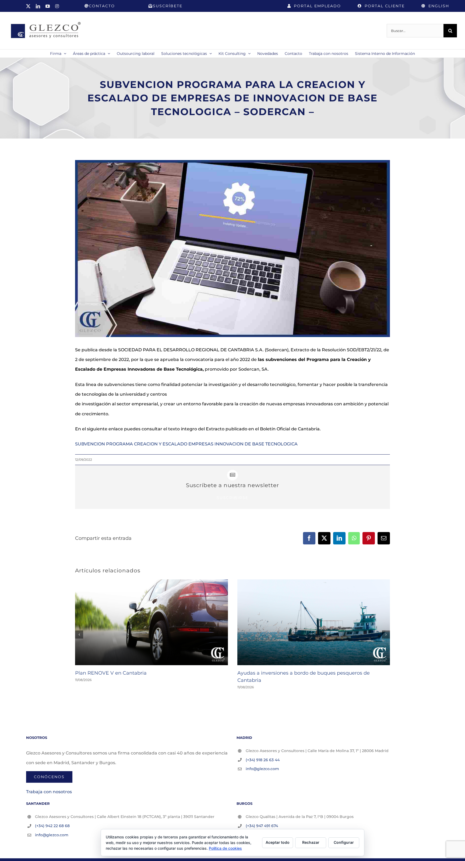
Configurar (344, 842)
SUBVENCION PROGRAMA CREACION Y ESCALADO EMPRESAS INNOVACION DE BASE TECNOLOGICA (186, 444)
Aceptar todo (278, 842)
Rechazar (310, 842)
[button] (79, 634)
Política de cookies (225, 848)
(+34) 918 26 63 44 (263, 759)
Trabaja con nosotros (49, 791)
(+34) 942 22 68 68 (52, 825)
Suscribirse (232, 497)
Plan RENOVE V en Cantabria (111, 673)
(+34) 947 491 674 (262, 825)
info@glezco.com (262, 768)
